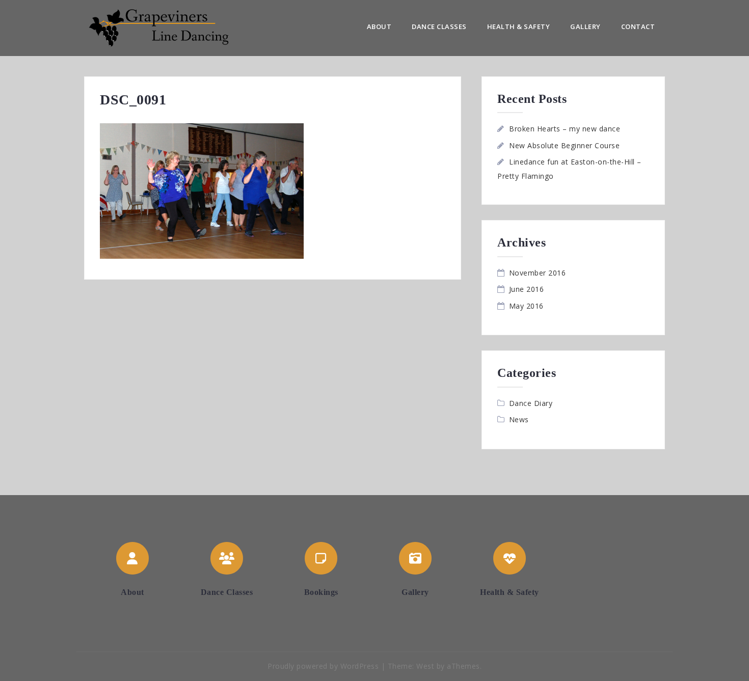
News (519, 419)
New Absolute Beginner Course (564, 145)
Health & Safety (518, 26)
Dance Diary (531, 403)
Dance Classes (439, 26)
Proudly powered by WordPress (323, 666)
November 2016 (537, 273)
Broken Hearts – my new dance (564, 128)
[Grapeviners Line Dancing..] (169, 27)
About (379, 26)
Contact (638, 26)
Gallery (585, 26)
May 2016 (526, 306)
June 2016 (526, 289)
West (425, 666)
